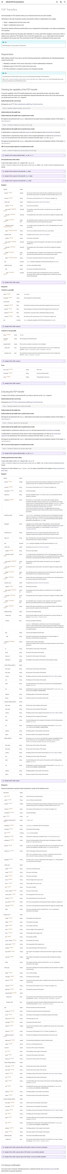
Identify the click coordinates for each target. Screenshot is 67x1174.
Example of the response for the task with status (18, 171)
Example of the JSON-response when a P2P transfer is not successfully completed (25, 1156)
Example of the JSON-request (12, 282)
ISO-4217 (43, 198)
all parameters (49, 132)
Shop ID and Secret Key (36, 104)
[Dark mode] (57, 2)
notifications (36, 532)
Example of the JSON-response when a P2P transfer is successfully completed (24, 1152)
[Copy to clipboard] (64, 108)
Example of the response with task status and (19, 155)
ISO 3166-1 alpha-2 (53, 676)
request (27, 132)
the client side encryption (44, 202)
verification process (49, 1169)
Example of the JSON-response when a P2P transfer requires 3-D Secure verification (26, 1147)
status (27, 800)
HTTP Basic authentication (18, 104)
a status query (48, 501)
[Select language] (60, 2)
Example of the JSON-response (12, 326)
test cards (56, 261)
